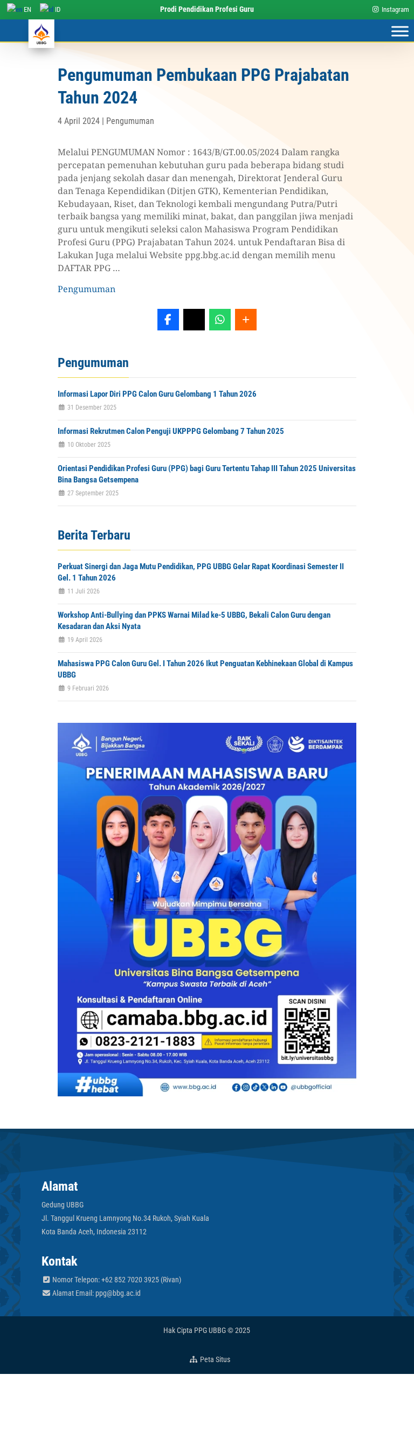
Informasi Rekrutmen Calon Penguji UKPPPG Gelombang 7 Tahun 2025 (171, 431)
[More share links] (246, 319)
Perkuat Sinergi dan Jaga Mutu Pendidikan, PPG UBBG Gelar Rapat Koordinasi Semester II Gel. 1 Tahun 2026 (201, 572)
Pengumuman (130, 121)
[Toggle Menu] (400, 31)
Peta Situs (214, 1359)
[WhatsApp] (220, 319)
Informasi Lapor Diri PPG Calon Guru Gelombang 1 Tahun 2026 (157, 394)
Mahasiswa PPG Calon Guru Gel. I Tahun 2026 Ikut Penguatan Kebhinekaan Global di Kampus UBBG (205, 669)
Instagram (394, 9)
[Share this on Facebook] (168, 319)
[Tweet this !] (194, 319)
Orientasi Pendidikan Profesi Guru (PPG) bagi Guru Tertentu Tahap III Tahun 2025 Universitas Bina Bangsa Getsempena (207, 474)
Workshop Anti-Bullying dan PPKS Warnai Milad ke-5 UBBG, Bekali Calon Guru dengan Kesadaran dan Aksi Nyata (194, 620)
